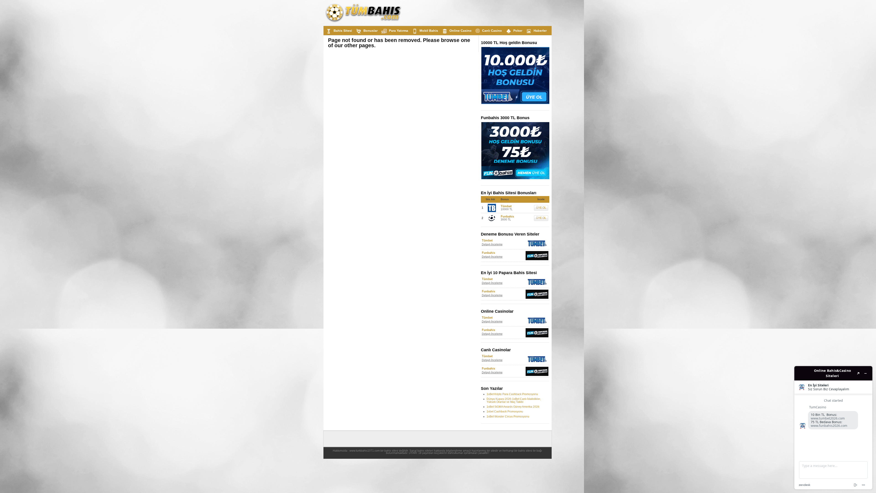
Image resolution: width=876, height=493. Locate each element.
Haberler (540, 30)
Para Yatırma (398, 30)
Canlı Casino (492, 30)
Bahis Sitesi (343, 30)
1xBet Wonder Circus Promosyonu (508, 416)
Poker (517, 30)
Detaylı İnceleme (492, 244)
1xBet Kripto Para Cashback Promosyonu (512, 394)
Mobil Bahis (429, 30)
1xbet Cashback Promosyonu (505, 411)
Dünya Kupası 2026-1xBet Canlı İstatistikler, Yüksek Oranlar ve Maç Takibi (514, 400)
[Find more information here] (833, 427)
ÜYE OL (541, 207)
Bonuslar (370, 30)
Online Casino (460, 30)
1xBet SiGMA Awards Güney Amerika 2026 (513, 406)
